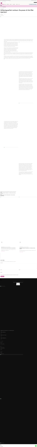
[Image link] (1, 420)
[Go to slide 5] (19, 257)
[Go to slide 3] (19, 255)
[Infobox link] (18, 282)
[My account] (33, 2)
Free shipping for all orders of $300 (32, 4)
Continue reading (3, 251)
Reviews (1, 349)
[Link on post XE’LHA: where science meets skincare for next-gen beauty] (9, 221)
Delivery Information (2, 347)
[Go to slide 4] (19, 256)
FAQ (0, 346)
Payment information (2, 348)
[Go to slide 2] (19, 254)
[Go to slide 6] (19, 258)
